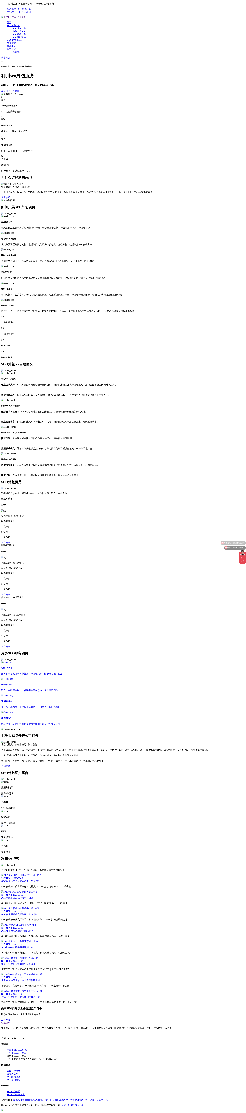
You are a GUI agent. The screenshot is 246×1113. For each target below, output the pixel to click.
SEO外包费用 (13, 1091)
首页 (9, 22)
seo (57, 1100)
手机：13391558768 (16, 1053)
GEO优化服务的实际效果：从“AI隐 (19, 914)
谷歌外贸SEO (19, 31)
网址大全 (80, 1100)
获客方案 (5, 57)
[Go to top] (123, 1110)
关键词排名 (49, 1100)
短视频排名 (19, 1100)
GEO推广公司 (104, 1100)
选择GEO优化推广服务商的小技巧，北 (20, 997)
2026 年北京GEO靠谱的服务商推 (17, 931)
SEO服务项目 (13, 25)
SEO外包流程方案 (16, 1094)
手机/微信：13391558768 (19, 12)
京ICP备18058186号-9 (72, 1105)
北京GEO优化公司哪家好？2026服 (18, 964)
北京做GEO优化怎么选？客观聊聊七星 (20, 980)
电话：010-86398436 (17, 1050)
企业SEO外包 (13, 1070)
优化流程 (11, 43)
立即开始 (5, 1019)
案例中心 (11, 46)
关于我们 (11, 49)
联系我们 (17, 52)
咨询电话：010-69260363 (19, 9)
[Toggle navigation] (2, 61)
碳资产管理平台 (67, 1100)
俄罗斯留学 (91, 1100)
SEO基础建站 (19, 37)
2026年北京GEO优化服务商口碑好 (18, 898)
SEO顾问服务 (19, 34)
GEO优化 (38, 1100)
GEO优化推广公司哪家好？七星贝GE (20, 881)
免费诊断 (5, 197)
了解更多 (5, 766)
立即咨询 (5, 542)
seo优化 (29, 1100)
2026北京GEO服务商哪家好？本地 (18, 947)
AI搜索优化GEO (15, 40)
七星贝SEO (6, 1022)
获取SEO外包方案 (10, 91)
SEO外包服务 (19, 28)
